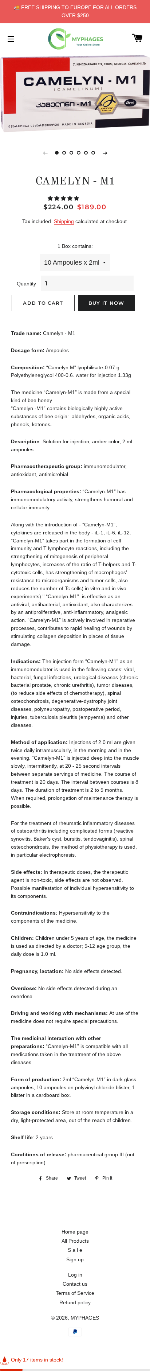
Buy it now (106, 303)
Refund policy (75, 1302)
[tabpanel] (75, 94)
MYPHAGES (85, 1318)
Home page (75, 1232)
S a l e (75, 1250)
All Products (75, 1241)
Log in (75, 1275)
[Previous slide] (45, 153)
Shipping (64, 221)
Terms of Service (75, 1293)
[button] (64, 198)
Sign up (75, 1259)
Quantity (26, 284)
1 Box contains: (75, 246)
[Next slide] (105, 153)
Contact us (75, 1284)
